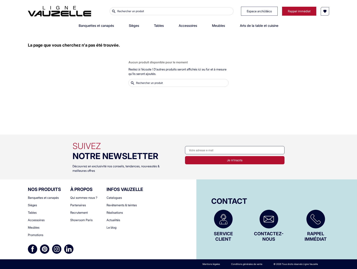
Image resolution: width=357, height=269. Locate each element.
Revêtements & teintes (122, 205)
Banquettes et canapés (43, 198)
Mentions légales (211, 264)
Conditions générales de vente (246, 264)
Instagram (56, 249)
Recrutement (79, 212)
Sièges (32, 205)
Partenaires (78, 205)
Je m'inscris (234, 160)
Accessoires (36, 220)
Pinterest (44, 249)
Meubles (33, 227)
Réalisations (115, 212)
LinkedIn (68, 249)
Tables (32, 212)
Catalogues (114, 198)
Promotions (35, 235)
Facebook (32, 249)
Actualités (113, 220)
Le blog (111, 227)
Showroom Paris (81, 220)
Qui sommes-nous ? (83, 198)
